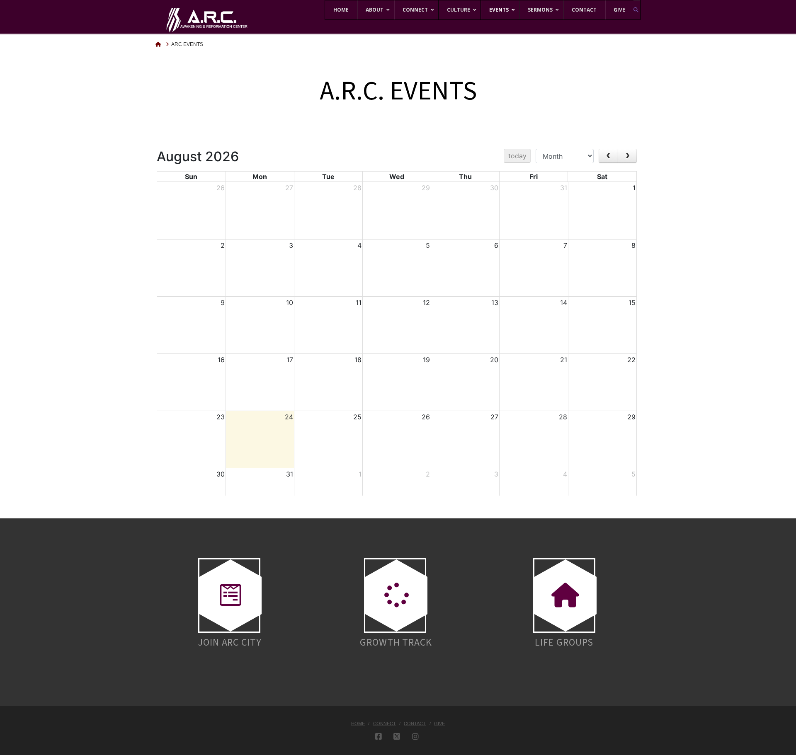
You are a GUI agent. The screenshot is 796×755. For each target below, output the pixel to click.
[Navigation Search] (636, 9)
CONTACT (415, 723)
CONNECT (384, 723)
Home (358, 723)
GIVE (439, 723)
